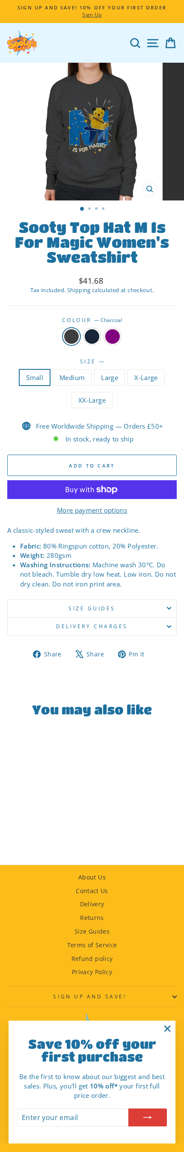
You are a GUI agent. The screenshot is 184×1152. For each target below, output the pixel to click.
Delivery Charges (92, 626)
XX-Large (92, 400)
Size (92, 361)
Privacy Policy (92, 972)
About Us (92, 877)
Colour (92, 319)
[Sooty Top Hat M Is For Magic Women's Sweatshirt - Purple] (49, 835)
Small (34, 377)
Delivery (92, 904)
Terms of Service (92, 945)
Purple (112, 336)
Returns (92, 918)
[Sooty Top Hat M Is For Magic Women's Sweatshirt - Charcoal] (30, 835)
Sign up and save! (89, 996)
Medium (72, 377)
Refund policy (92, 959)
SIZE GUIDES (92, 608)
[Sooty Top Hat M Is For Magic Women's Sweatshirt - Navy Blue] (39, 835)
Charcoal (71, 336)
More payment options (92, 510)
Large (109, 377)
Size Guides (92, 931)
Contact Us (92, 891)
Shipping (79, 290)
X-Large (146, 377)
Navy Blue (92, 336)
